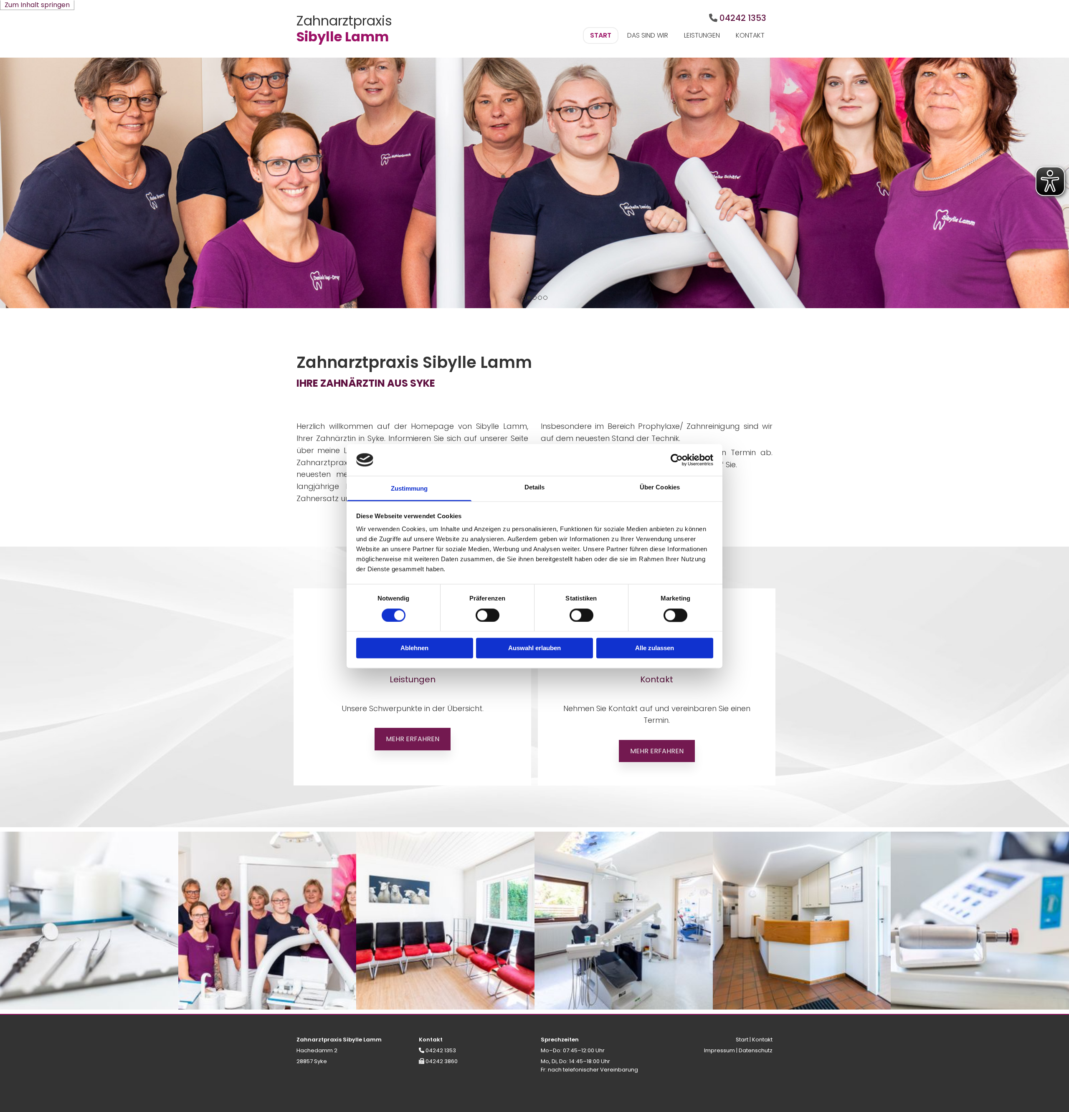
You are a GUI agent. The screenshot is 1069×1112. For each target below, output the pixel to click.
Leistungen (702, 35)
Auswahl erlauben (534, 648)
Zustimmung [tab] (409, 488)
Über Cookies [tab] (660, 487)
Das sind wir (647, 35)
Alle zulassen (654, 648)
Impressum (719, 1050)
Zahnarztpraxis (344, 20)
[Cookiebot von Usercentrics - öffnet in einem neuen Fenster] (676, 459)
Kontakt (750, 35)
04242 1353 (742, 18)
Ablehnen (414, 648)
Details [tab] (534, 487)
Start (600, 35)
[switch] (487, 615)
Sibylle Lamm (342, 36)
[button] (413, 739)
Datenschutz (756, 1050)
